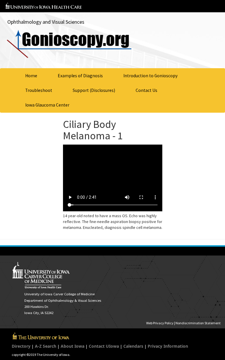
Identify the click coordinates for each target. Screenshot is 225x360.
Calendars (133, 346)
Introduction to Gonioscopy (150, 75)
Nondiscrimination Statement (198, 323)
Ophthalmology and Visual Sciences (45, 21)
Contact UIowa (104, 346)
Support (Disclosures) (94, 90)
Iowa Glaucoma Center (47, 105)
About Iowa (72, 346)
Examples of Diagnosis (80, 75)
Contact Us (146, 90)
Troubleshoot (38, 90)
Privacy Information (168, 346)
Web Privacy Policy (159, 323)
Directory (21, 346)
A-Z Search (45, 346)
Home (31, 75)
